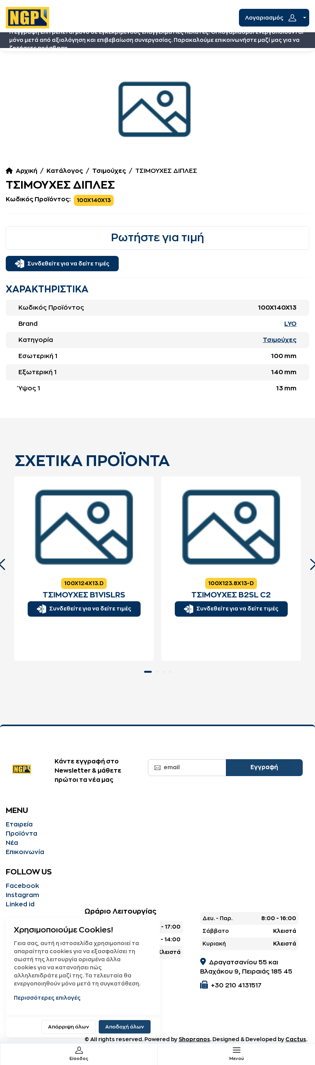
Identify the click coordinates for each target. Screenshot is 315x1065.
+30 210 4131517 (236, 985)
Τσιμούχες (109, 171)
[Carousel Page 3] (164, 672)
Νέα (12, 843)
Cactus (295, 1039)
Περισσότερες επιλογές (47, 997)
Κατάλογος (64, 171)
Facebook (22, 886)
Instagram (22, 895)
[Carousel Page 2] (157, 672)
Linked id (20, 904)
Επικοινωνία (25, 852)
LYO (290, 324)
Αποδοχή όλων (124, 1026)
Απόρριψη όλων (68, 1026)
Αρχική (26, 171)
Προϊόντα (21, 834)
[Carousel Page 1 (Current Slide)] (148, 672)
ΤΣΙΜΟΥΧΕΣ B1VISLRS (84, 595)
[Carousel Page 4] (170, 672)
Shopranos (194, 1039)
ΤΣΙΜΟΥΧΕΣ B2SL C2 (231, 595)
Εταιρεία (19, 824)
